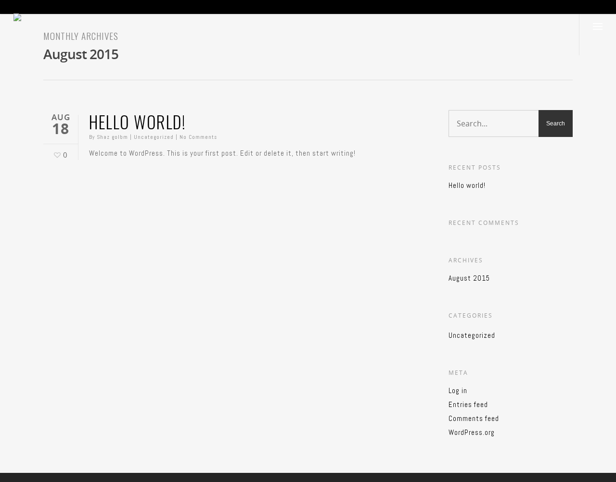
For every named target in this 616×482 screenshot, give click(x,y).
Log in (458, 390)
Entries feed (468, 404)
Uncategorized (154, 137)
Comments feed (474, 418)
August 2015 (469, 278)
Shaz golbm (112, 137)
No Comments (198, 137)
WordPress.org (472, 432)
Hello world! (137, 121)
